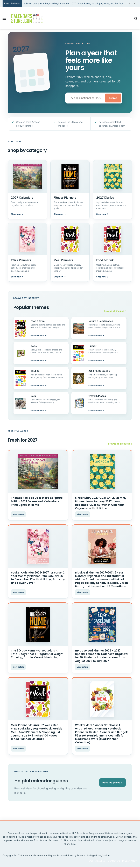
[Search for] (135, 19)
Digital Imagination (100, 855)
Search (113, 97)
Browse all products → (120, 443)
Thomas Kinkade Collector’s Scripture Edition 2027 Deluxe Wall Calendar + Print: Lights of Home (37, 501)
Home (90, 860)
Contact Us (114, 860)
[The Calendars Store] (27, 18)
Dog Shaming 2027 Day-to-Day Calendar (45, 6)
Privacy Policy (129, 860)
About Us (100, 860)
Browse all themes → (115, 311)
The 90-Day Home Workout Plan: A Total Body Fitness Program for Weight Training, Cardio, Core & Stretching (37, 654)
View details (18, 514)
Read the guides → (112, 782)
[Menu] (4, 19)
